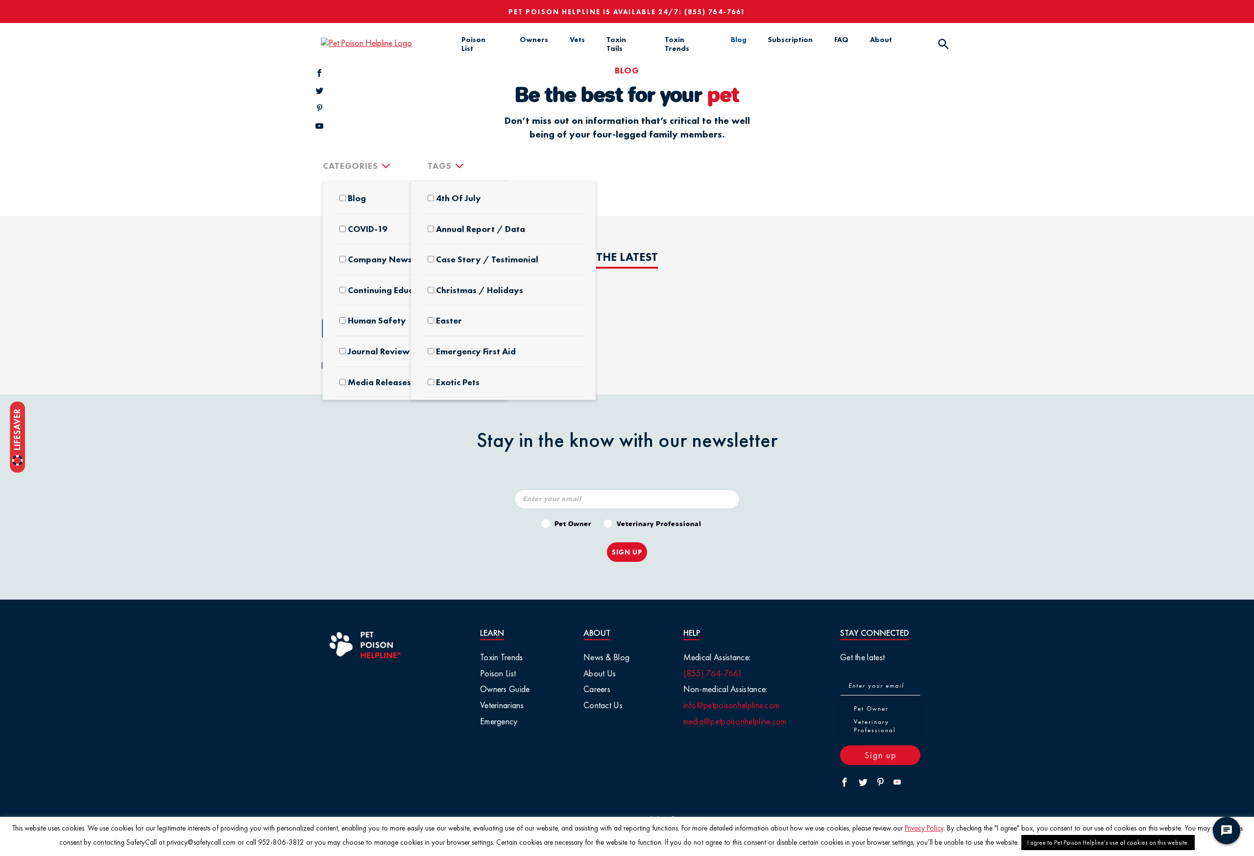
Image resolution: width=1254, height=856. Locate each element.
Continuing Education (391, 290)
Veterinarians (502, 705)
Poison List (473, 44)
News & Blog (606, 657)
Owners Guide (505, 688)
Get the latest (862, 657)
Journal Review (379, 351)
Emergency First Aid (476, 351)
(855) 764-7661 (715, 11)
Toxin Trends (677, 44)
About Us (599, 673)
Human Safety (377, 320)
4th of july (458, 198)
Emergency (499, 721)
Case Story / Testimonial (487, 259)
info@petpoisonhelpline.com (731, 705)
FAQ (841, 40)
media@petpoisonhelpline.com (735, 721)
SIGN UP (627, 552)
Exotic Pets (458, 382)
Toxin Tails (616, 44)
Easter (449, 320)
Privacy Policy (924, 828)
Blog (739, 40)
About (881, 40)
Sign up (880, 755)
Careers (596, 688)
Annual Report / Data (480, 229)
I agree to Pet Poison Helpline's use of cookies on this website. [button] (1108, 842)
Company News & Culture (400, 259)
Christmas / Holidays (479, 290)
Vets (577, 40)
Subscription (790, 40)
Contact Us (603, 705)
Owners (534, 40)
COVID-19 (367, 229)
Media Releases (379, 382)
